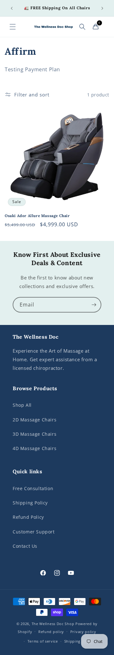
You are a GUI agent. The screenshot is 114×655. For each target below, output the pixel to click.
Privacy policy (83, 631)
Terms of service (43, 641)
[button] (13, 27)
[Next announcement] (102, 8)
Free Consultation (33, 488)
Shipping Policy (30, 503)
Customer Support (34, 532)
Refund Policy (28, 517)
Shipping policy (78, 641)
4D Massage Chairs (34, 448)
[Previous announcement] (12, 8)
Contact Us (25, 546)
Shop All (22, 405)
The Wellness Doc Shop (53, 623)
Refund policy (51, 631)
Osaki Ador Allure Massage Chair (37, 215)
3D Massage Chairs (34, 434)
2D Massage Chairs (34, 420)
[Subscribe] (94, 305)
